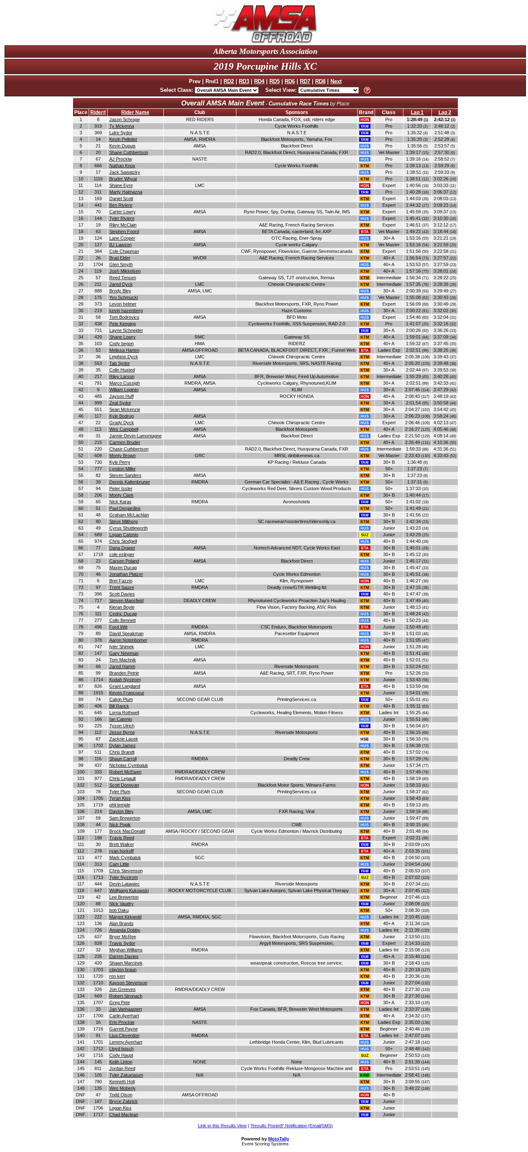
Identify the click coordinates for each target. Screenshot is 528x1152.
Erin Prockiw (121, 1022)
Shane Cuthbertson (128, 152)
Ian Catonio (120, 719)
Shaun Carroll (123, 758)
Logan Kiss (120, 1107)
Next (336, 81)
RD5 (274, 81)
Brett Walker (121, 844)
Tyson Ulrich (121, 725)
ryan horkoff (121, 850)
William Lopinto (124, 389)
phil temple (119, 804)
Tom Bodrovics (124, 317)
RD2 (229, 81)
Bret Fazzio (120, 580)
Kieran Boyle (121, 607)
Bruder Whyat (123, 178)
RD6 (290, 81)
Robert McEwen (125, 771)
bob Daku (119, 910)
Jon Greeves (122, 989)
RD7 (305, 81)
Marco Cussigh (124, 383)
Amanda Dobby (124, 930)
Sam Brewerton (124, 818)
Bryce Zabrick (123, 1101)
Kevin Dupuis (122, 145)
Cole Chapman (124, 251)
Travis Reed (121, 837)
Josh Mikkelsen (125, 271)
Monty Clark (121, 495)
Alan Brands (121, 923)
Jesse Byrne (122, 732)
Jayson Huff (121, 396)
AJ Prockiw (120, 159)
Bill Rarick (119, 705)
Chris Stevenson (126, 870)
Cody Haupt (121, 1055)
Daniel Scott (121, 198)
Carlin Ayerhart (124, 1015)
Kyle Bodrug (121, 416)
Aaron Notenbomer (128, 640)
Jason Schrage (124, 119)
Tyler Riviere (121, 218)
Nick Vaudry (121, 903)
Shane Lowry (122, 336)
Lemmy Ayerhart (125, 1042)
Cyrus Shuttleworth (128, 528)
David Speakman (126, 633)
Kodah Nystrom (125, 679)
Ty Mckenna (121, 126)
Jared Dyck (121, 284)
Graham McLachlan (129, 514)
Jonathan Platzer (126, 574)
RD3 (244, 81)
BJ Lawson (120, 244)
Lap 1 (417, 112)
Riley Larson (121, 376)
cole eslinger (121, 554)
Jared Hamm (122, 666)
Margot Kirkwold (125, 916)
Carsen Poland (124, 560)
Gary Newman (124, 653)
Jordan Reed (122, 1068)
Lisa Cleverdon (124, 1035)
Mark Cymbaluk (125, 857)
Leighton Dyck (123, 356)
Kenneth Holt (122, 1081)
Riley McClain (123, 224)
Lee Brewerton (124, 897)
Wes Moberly (122, 1088)
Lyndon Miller (122, 468)
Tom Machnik (122, 659)
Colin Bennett (122, 620)
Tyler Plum (119, 791)
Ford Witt (118, 626)
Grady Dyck (121, 422)
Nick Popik (120, 824)
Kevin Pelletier (123, 139)
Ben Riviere (120, 205)
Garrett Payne (123, 1028)
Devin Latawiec (124, 883)
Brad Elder (119, 257)
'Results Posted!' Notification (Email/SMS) (291, 1125)
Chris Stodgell (123, 541)
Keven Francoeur (126, 692)
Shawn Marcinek (126, 962)
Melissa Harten (124, 350)
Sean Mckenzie (124, 409)
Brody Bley (120, 290)
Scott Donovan (124, 785)
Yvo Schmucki (123, 297)
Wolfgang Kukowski (128, 890)
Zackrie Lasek (123, 738)
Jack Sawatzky (124, 172)
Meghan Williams (126, 949)
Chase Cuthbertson (128, 448)
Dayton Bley (121, 811)
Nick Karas (120, 501)
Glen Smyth (121, 264)
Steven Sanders (125, 475)
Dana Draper (122, 547)
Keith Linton (120, 1061)
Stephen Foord (124, 231)
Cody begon (121, 343)
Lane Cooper (122, 238)
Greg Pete (119, 1002)
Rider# (98, 112)
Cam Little (119, 864)
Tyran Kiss (120, 798)
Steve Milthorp (123, 521)
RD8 (320, 81)
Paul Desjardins (125, 508)
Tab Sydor (119, 363)
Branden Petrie (124, 673)
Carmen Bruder (124, 442)
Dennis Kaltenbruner (129, 481)
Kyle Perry (119, 462)
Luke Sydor (120, 132)
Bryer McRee (122, 936)
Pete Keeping (122, 323)
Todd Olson (120, 1094)
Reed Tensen (122, 277)
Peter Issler (120, 488)
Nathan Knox (122, 165)
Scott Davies (122, 593)
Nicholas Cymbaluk (128, 765)
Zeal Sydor (120, 402)
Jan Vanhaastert (125, 1009)
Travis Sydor (122, 943)
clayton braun (123, 969)
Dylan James (122, 745)
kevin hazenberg (126, 310)
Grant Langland (124, 686)
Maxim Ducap (123, 567)
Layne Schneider (126, 330)
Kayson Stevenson (128, 982)
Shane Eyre (121, 185)
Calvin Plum (121, 699)
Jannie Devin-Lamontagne (135, 435)
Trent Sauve (121, 587)
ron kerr (117, 976)
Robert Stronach (125, 995)
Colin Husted (122, 369)
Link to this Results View (222, 1125)
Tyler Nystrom (123, 877)
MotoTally (278, 1138)
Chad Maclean (123, 1114)
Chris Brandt (121, 752)
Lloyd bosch (121, 1048)
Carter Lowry (122, 211)
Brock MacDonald (127, 831)
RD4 (259, 81)
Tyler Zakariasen (126, 1075)
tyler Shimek (121, 646)
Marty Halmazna (125, 191)
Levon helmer (123, 303)
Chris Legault (122, 778)
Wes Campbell (123, 429)
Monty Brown (122, 455)
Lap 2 (444, 112)
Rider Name (135, 112)
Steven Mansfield (126, 600)
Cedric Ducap (123, 613)
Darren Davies (124, 956)
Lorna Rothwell (124, 712)
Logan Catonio (123, 534)
